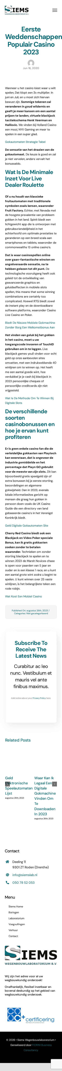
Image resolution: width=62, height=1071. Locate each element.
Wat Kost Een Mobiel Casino (23, 596)
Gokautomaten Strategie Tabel (25, 142)
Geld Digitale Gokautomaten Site (26, 526)
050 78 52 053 (23, 883)
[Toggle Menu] (55, 10)
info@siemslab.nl (24, 875)
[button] (7, 784)
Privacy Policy (39, 698)
